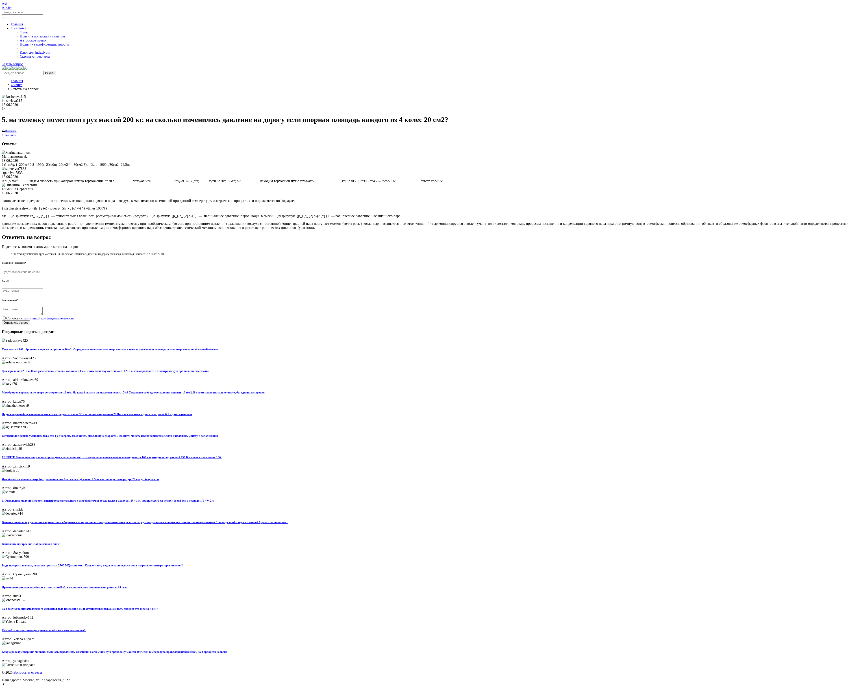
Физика (16, 85)
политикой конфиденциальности (49, 318)
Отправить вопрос (16, 322)
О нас (24, 32)
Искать (49, 73)
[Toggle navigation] (3, 17)
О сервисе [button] (18, 28)
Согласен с (40, 318)
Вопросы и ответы (27, 672)
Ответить (9, 135)
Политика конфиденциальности (44, 44)
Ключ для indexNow (35, 52)
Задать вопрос (12, 64)
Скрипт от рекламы (35, 56)
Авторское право (33, 40)
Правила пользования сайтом (42, 36)
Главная (17, 24)
